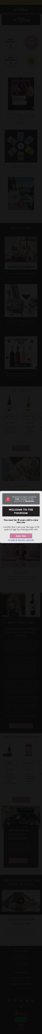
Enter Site (21, 535)
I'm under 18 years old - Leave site (21, 540)
